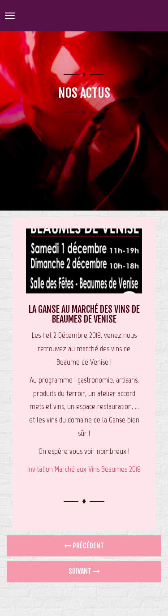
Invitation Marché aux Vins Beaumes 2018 (84, 469)
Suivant (81, 571)
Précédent (87, 545)
